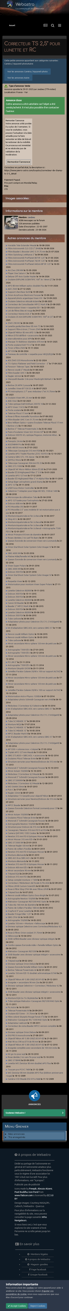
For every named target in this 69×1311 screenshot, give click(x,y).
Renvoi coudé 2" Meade (19, 370)
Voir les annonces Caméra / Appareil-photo (27, 71)
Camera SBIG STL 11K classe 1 (22, 457)
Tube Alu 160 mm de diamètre (22, 905)
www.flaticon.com (24, 1195)
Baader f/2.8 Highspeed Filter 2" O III (25, 472)
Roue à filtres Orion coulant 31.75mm (25, 933)
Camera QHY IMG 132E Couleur (22, 833)
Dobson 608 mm (15, 503)
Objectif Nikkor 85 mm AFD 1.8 (22, 332)
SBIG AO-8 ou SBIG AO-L (19, 858)
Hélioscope (13, 936)
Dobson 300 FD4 (15, 572)
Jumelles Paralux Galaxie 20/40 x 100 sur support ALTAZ (34, 671)
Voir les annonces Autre (18, 78)
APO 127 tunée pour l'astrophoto (23, 500)
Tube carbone (14, 618)
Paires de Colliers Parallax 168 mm (24, 908)
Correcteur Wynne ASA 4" (20, 314)
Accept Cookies (18, 1306)
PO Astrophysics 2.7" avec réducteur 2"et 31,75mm (31, 391)
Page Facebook (38, 1269)
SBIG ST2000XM (15, 780)
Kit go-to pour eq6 (16, 1054)
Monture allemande (17, 855)
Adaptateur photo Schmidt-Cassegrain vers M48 (30, 699)
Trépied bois (14, 892)
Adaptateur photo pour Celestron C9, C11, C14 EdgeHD (34, 621)
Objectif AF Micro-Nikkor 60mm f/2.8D (26, 469)
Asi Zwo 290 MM (15, 270)
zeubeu (31, 217)
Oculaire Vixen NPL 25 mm (20, 398)
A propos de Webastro (39, 1259)
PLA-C (11, 789)
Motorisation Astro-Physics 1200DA (24, 696)
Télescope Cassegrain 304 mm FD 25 (25, 463)
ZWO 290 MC (14, 323)
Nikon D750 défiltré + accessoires (23, 335)
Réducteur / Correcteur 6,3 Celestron (25, 706)
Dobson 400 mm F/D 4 (18, 867)
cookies (30, 1288)
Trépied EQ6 (14, 874)
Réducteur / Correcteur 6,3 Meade (23, 774)
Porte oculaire (14, 410)
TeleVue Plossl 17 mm (18, 413)
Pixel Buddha (21, 1192)
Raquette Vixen (15, 581)
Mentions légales (39, 1254)
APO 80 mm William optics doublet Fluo (26, 286)
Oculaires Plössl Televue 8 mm (22, 758)
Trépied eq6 (13, 961)
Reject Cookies (37, 1306)
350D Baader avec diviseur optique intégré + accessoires (34, 954)
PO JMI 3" (12, 662)
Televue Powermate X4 (19, 1010)
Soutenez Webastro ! (15, 1113)
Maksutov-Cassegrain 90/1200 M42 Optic (27, 901)
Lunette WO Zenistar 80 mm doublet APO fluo (29, 1063)
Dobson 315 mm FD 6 (18, 877)
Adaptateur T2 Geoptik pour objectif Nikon (28, 796)
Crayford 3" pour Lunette (19, 911)
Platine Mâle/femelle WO (19, 556)
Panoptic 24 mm (15, 441)
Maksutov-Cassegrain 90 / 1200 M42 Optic (27, 1020)
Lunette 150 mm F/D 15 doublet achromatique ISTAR (32, 973)
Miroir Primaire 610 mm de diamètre (25, 534)
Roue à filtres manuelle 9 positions (24, 416)
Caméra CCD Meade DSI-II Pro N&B (24, 1079)
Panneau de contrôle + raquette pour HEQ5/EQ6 (30, 354)
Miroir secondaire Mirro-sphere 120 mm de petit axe (32, 643)
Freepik (33, 1188)
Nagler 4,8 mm (14, 376)
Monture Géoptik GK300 (19, 668)
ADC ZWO (12, 289)
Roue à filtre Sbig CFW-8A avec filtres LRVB (28, 889)
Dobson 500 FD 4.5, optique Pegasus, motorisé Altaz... (33, 435)
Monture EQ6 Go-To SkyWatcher (23, 998)
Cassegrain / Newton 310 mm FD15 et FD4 (27, 830)
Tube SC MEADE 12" (17, 721)
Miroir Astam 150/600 (18, 771)
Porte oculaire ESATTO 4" (20, 345)
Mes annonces (16, 1134)
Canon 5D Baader (16, 603)
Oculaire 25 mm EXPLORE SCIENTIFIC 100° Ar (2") (30, 317)
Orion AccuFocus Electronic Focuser (24, 295)
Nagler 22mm (14, 793)
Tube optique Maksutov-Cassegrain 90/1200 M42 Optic (34, 1001)
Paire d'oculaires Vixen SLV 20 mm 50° (25, 432)
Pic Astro (12, 1007)
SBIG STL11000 (15, 466)
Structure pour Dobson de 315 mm (24, 827)
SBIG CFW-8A (14, 917)
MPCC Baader (14, 805)
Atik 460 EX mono (16, 447)
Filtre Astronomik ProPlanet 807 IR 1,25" (26, 258)
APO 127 (12, 485)
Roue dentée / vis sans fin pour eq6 (24, 1057)
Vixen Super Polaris (17, 566)
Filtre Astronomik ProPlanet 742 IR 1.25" (26, 261)
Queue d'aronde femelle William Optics (26, 967)
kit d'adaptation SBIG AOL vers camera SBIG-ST (30, 628)
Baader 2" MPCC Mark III (19, 606)
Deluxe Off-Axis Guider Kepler (22, 276)
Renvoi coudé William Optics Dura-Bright (27, 895)
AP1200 (11, 351)
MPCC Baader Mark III (18, 733)
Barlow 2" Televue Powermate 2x (23, 429)
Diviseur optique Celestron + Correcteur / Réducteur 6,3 (34, 985)
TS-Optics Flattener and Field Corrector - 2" (28, 363)
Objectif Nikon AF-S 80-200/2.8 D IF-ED (26, 979)
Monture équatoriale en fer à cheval (24, 516)
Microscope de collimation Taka (23, 497)
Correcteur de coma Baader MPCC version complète (32, 1026)
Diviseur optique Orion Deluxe (22, 964)
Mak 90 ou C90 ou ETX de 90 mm (23, 1041)
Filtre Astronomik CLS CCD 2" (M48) (24, 248)
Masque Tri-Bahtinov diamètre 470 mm (26, 342)
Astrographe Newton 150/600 (22, 824)
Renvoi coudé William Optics (21, 634)
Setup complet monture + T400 (22, 880)
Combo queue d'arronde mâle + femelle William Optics (33, 945)
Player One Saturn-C (17, 273)
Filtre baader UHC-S (17, 373)
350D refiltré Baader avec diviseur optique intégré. (31, 939)
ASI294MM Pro (15, 444)
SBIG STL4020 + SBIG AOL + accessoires (26, 755)
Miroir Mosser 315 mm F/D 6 (21, 839)
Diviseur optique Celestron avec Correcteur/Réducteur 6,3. (35, 926)
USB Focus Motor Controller (21, 488)
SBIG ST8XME (14, 1060)
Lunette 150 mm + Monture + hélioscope (26, 923)
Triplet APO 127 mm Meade (21, 752)
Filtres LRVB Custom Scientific (22, 886)
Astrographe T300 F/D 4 (19, 650)
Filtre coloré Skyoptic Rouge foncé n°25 (26, 1017)
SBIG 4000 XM (14, 553)
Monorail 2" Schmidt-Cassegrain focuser (26, 768)
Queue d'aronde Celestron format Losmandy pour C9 (32, 808)
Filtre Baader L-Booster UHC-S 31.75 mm (27, 251)
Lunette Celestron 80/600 (19, 590)
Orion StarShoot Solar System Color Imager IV (29, 547)
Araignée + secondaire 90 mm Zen (24, 982)
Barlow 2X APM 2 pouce (19, 385)
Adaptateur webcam (17, 1023)
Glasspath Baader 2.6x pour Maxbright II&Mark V (31, 379)
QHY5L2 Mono (14, 460)
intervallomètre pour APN (20, 339)
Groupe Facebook (38, 1274)
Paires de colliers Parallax (20, 849)
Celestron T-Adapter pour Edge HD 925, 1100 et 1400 (33, 491)
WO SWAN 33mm (16, 786)
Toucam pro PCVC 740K (19, 1069)
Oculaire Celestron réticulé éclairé (23, 301)
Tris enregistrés (16, 1137)
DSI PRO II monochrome (19, 1035)
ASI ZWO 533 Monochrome (20, 360)
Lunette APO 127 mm (18, 475)
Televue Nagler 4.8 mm (18, 845)
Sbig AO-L (12, 519)
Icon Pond (33, 1192)
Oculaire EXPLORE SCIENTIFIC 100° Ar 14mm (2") (30, 279)
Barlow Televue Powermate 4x (22, 970)
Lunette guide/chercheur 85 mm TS (24, 326)
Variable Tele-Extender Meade (22, 245)
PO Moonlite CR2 (16, 506)
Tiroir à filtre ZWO (16, 348)
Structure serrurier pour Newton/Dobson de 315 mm (32, 762)
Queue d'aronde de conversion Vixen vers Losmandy (32, 541)
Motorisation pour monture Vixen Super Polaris (30, 584)
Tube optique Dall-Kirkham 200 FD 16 (25, 404)
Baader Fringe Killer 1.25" (19, 914)
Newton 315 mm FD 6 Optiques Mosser (26, 836)
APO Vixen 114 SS (16, 407)
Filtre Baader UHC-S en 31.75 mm (23, 419)
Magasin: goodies (39, 1264)
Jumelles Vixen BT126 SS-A (21, 388)
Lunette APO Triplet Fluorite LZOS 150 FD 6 (28, 454)
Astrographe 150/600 (18, 920)
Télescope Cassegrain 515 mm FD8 (24, 450)
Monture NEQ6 (15, 724)
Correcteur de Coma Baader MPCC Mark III (27, 304)
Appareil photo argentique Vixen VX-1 (26, 298)
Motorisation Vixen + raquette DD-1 (25, 307)
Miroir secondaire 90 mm (19, 870)
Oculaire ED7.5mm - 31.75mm (21, 1013)
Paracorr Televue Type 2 (19, 366)
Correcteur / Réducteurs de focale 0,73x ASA (29, 883)
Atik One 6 (13, 401)
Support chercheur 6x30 (19, 292)
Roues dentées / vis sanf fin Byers (23, 538)
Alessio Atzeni (45, 1188)
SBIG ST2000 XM (16, 842)
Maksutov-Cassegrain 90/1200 (22, 951)
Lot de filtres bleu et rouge (20, 310)
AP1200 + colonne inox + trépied (23, 749)
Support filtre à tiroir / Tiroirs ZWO (24, 329)
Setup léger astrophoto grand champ (25, 482)
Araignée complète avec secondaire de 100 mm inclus (33, 1048)
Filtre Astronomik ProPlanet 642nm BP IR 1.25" (29, 264)
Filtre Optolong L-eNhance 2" (21, 254)
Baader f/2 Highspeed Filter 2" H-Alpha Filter (28, 478)
